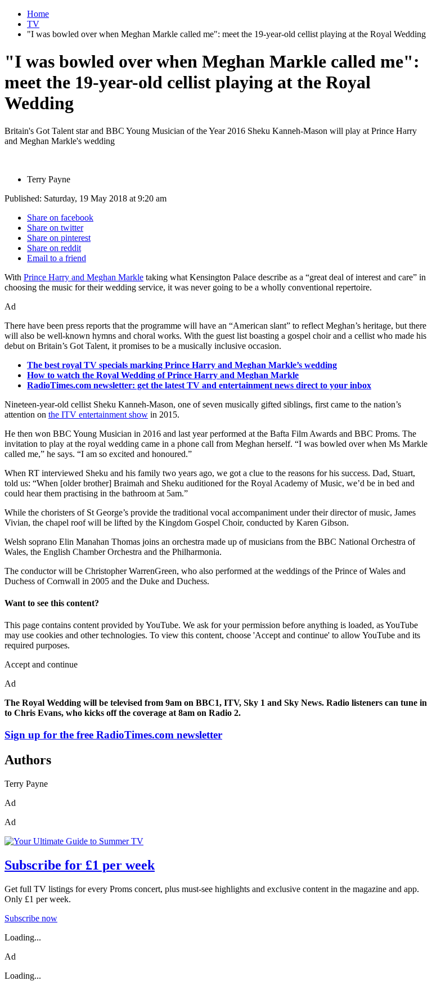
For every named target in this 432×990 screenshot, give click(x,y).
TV (33, 24)
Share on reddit (54, 248)
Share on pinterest (59, 238)
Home (38, 14)
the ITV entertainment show (98, 414)
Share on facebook (60, 217)
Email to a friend (56, 258)
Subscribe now (30, 918)
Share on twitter (55, 227)
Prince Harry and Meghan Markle (83, 277)
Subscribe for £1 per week (79, 865)
